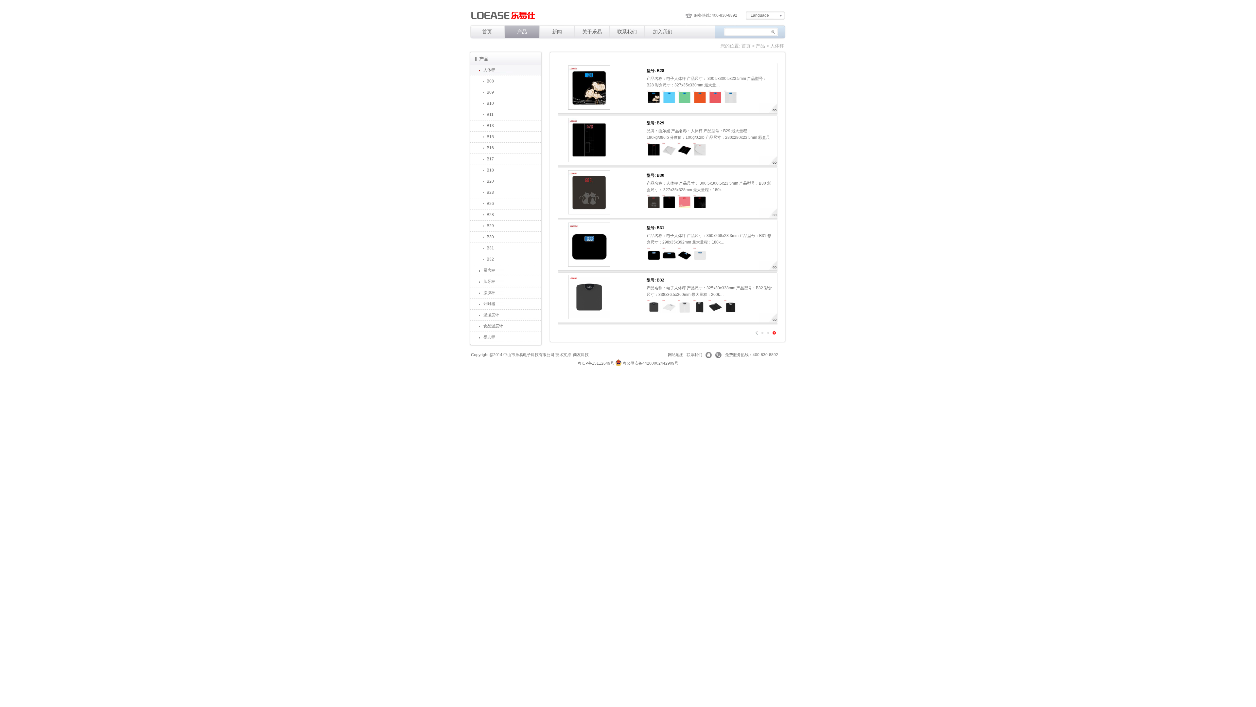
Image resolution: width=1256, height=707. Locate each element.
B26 (490, 203)
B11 (490, 114)
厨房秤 (489, 270)
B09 (490, 92)
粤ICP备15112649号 (596, 363)
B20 (490, 181)
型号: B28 (655, 70)
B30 (490, 237)
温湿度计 (491, 315)
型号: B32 (655, 280)
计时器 (489, 303)
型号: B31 (655, 228)
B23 (490, 192)
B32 (490, 259)
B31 (490, 248)
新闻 (557, 31)
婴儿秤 (489, 337)
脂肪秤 (489, 292)
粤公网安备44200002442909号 (650, 363)
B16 (490, 148)
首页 (487, 31)
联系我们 (627, 31)
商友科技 (581, 355)
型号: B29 (655, 123)
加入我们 (662, 31)
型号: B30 (655, 175)
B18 (490, 170)
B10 (490, 103)
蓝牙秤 (489, 281)
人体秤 (489, 70)
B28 (490, 214)
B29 (490, 226)
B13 (490, 125)
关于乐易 (592, 31)
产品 (522, 31)
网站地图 (676, 355)
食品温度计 (493, 326)
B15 (490, 137)
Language (760, 15)
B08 (490, 81)
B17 (490, 159)
